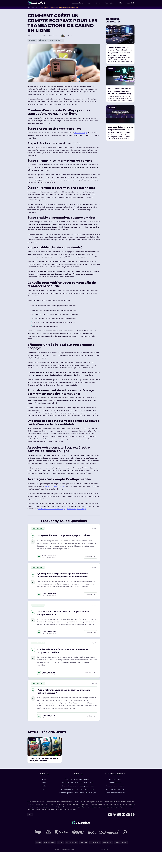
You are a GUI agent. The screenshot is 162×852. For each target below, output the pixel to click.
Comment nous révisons (115, 786)
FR (29, 814)
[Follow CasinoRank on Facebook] (110, 814)
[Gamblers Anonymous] (48, 832)
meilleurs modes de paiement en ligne (51, 509)
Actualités (130, 3)
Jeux (89, 3)
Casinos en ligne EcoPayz (76, 509)
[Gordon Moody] (78, 832)
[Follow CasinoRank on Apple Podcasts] (132, 814)
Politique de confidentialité (115, 793)
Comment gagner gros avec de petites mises (78, 786)
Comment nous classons (115, 789)
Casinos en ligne (77, 3)
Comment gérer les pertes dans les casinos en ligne (77, 793)
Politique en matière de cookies (64, 849)
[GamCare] (61, 832)
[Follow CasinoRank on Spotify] (128, 814)
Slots (43, 789)
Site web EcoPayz (80, 133)
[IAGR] (38, 832)
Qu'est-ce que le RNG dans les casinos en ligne (77, 789)
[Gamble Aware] (103, 832)
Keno (44, 782)
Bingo (44, 779)
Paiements (109, 3)
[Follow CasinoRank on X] (119, 814)
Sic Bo (44, 786)
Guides (119, 3)
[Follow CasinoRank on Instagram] (114, 814)
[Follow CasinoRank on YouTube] (123, 814)
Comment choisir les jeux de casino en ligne (77, 782)
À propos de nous (115, 779)
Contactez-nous (115, 782)
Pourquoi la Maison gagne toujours (77, 779)
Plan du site (104, 849)
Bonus (98, 3)
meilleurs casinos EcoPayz (54, 486)
